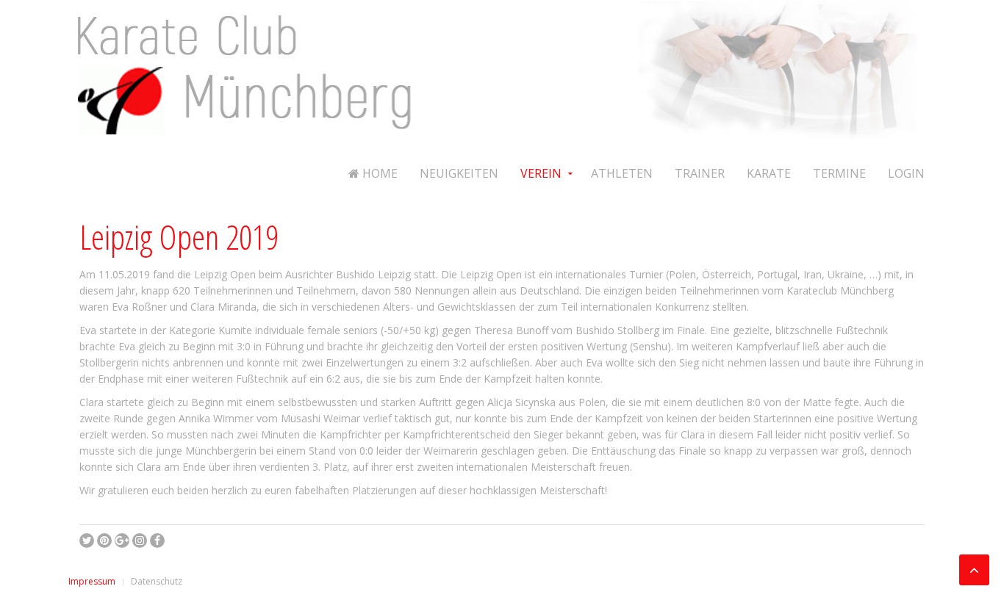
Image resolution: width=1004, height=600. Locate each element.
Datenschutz (156, 581)
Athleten (622, 173)
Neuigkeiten (459, 173)
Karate (769, 173)
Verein (541, 173)
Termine (839, 173)
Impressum (91, 581)
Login (906, 173)
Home (378, 173)
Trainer (700, 173)
